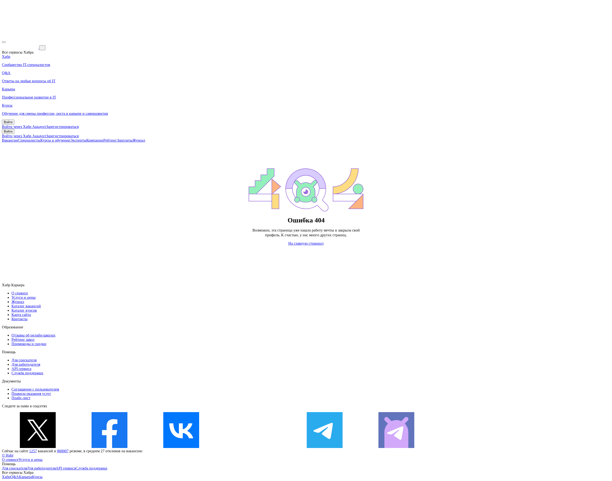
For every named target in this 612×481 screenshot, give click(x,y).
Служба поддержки (27, 373)
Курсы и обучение (55, 140)
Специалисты (29, 140)
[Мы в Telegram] (325, 447)
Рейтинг (110, 140)
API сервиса (21, 369)
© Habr (7, 455)
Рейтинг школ (22, 339)
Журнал (138, 140)
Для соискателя (24, 360)
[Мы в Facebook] (109, 447)
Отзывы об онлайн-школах (33, 335)
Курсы (37, 477)
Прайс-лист (20, 398)
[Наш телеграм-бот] (396, 447)
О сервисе (19, 293)
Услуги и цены (23, 297)
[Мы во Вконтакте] (181, 447)
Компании (94, 140)
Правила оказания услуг (31, 394)
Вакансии (10, 140)
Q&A (14, 477)
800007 (63, 451)
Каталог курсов (24, 310)
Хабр (6, 477)
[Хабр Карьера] (20, 47)
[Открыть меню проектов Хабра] (4, 42)
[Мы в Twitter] (38, 447)
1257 (33, 451)
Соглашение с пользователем (35, 389)
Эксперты (78, 140)
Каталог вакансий (26, 306)
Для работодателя (25, 364)
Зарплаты (124, 140)
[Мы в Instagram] (253, 447)
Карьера (25, 477)
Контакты (19, 319)
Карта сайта (21, 315)
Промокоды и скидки (28, 344)
